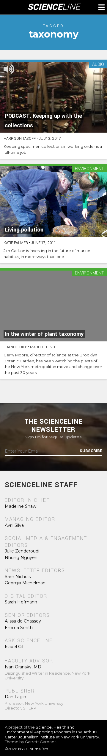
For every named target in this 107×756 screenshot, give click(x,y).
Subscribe (91, 451)
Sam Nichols (18, 576)
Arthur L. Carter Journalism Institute (52, 734)
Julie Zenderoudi (22, 551)
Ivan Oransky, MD (23, 667)
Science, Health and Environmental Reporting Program (40, 729)
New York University (80, 737)
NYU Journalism (33, 748)
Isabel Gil (14, 646)
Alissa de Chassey (23, 621)
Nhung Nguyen (21, 557)
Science (53, 7)
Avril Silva (14, 525)
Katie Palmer (16, 243)
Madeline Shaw (20, 506)
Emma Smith (19, 627)
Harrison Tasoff (20, 138)
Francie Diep (15, 347)
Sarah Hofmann (21, 602)
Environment (89, 169)
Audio (98, 65)
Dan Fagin (15, 696)
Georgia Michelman (25, 583)
